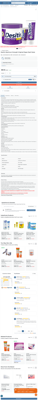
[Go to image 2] (19, 48)
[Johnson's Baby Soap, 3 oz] (31, 376)
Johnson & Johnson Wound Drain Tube (5, 385)
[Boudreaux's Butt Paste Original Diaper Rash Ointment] (19, 225)
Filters (35, 273)
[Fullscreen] (36, 9)
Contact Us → (4, 65)
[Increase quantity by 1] (10, 73)
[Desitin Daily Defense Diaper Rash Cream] (31, 225)
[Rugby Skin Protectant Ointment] (31, 252)
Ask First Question (32, 210)
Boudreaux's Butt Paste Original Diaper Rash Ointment (18, 234)
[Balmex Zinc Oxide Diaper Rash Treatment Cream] (6, 225)
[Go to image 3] (21, 48)
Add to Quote (19, 84)
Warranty (12, 95)
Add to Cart (20, 82)
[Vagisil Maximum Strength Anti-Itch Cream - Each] (19, 346)
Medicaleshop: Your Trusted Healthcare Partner (19, 0)
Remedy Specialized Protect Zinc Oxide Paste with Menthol (19, 262)
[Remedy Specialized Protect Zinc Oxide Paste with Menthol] (19, 252)
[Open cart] (36, 3)
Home (1, 6)
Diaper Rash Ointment (14, 6)
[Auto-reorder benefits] (35, 79)
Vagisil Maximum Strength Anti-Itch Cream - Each (19, 355)
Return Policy (17, 95)
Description (2, 95)
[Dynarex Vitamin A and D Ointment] (6, 252)
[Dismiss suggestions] (36, 389)
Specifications (8, 95)
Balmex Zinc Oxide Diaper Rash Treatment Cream (6, 234)
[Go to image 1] (17, 48)
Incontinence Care (6, 6)
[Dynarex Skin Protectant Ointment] (31, 346)
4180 (29, 331)
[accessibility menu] (1, 396)
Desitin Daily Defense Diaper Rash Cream (30, 234)
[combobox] (32, 206)
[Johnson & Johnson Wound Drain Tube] (6, 376)
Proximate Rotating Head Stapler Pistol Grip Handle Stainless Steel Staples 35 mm (18, 386)
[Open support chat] (36, 395)
